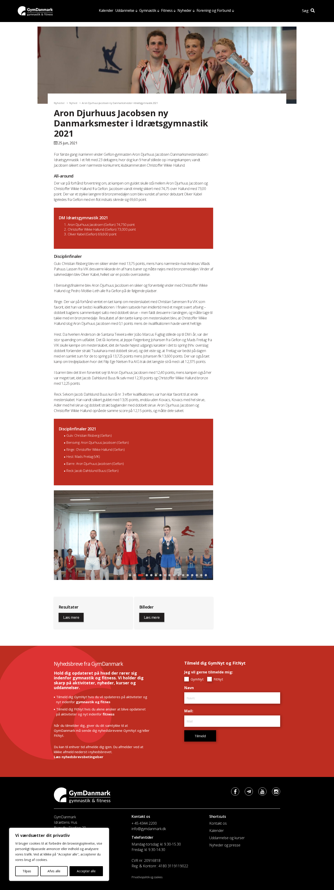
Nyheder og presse (224, 845)
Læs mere (71, 617)
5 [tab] (151, 575)
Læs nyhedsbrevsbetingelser (78, 756)
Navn (190, 687)
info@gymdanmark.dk (149, 828)
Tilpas (26, 871)
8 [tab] (165, 575)
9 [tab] (169, 575)
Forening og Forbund (214, 10)
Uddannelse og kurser (227, 837)
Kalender (106, 10)
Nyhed (73, 103)
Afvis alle (53, 871)
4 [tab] (145, 575)
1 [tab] (130, 575)
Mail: (189, 710)
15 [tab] (197, 575)
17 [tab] (206, 575)
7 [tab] (160, 575)
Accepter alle (86, 871)
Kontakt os (218, 823)
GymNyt (197, 679)
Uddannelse (124, 10)
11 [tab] (178, 575)
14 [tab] (192, 575)
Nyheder (184, 10)
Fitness (166, 10)
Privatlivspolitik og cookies (147, 877)
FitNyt (218, 679)
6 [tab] (156, 575)
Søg (305, 10)
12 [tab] (183, 575)
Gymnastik (147, 10)
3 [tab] (139, 575)
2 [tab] (134, 575)
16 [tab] (201, 575)
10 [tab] (174, 575)
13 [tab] (188, 575)
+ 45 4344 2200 (144, 823)
